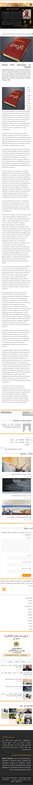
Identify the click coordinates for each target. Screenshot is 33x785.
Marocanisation (6, 412)
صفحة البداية (28, 598)
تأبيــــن (30, 629)
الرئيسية (29, 34)
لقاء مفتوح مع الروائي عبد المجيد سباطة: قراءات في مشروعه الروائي (16, 674)
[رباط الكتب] (16, 4)
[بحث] (4, 589)
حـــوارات (30, 612)
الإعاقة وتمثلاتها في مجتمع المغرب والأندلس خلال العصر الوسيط (19, 441)
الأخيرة (29, 662)
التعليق (28, 538)
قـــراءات (24, 34)
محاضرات (30, 609)
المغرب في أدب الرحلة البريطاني (21, 474)
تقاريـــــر (30, 617)
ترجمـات (30, 623)
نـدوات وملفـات (28, 606)
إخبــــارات (30, 620)
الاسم (29, 555)
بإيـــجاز (30, 626)
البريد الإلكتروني (26, 562)
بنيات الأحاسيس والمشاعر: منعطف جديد (19, 517)
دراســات (30, 603)
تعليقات (17, 662)
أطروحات (29, 615)
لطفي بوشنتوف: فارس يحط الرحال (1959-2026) (11, 666)
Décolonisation (27, 415)
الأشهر (23, 662)
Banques (26, 412)
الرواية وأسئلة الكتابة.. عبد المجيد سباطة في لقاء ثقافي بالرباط (11, 695)
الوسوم (10, 662)
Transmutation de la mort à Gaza (21, 495)
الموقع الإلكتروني (26, 568)
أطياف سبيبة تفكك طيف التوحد (13, 448)
